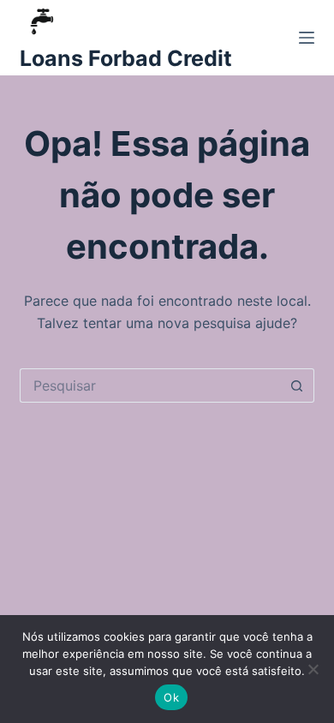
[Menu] (306, 37)
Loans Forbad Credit (126, 58)
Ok (171, 697)
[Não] (312, 669)
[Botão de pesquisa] (297, 385)
